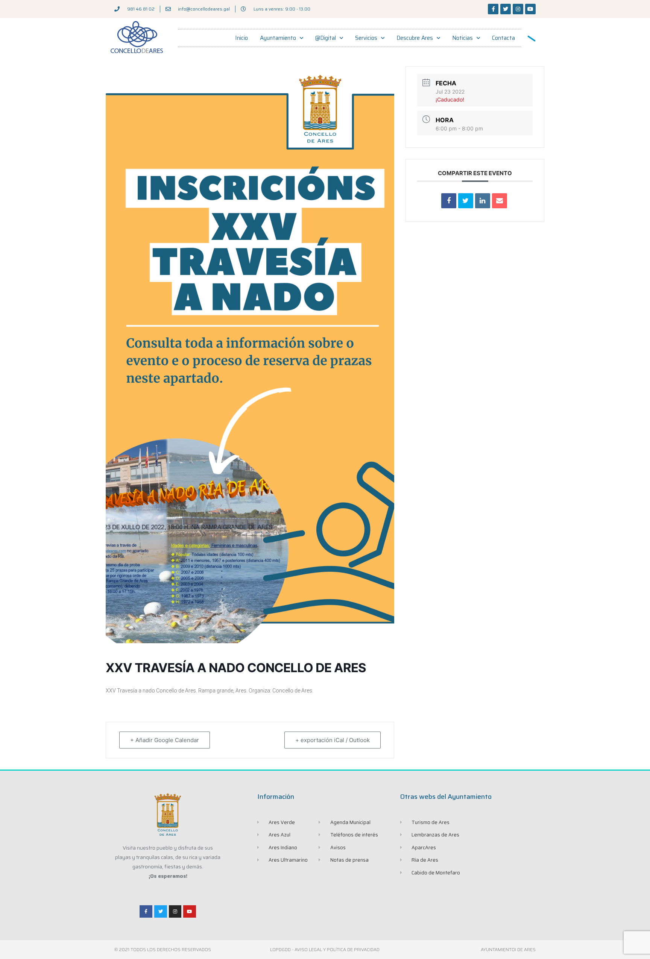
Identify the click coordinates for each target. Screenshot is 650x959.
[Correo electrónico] (499, 200)
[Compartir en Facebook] (448, 200)
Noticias (462, 37)
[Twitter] (505, 9)
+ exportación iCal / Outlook (332, 740)
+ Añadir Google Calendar (164, 740)
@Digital (325, 37)
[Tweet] (465, 200)
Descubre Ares (414, 37)
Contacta (503, 37)
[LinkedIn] (482, 200)
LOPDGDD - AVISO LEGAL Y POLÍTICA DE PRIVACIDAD (325, 949)
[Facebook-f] (493, 9)
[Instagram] (518, 9)
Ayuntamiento (278, 37)
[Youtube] (530, 9)
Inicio (241, 37)
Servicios (366, 37)
